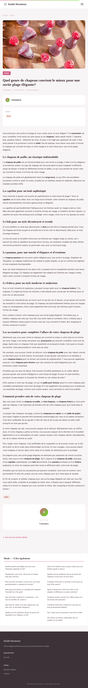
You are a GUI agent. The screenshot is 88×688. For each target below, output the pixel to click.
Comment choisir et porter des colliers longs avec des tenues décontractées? (64, 598)
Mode (12, 15)
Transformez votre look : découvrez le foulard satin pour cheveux (21, 575)
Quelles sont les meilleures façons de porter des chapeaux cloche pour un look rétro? (64, 575)
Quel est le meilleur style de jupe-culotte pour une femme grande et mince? (65, 567)
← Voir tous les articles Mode (15, 537)
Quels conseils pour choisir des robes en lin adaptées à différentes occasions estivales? (62, 590)
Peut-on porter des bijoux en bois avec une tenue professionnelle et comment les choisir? (22, 583)
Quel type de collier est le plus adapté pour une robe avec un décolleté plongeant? (22, 606)
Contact (7, 674)
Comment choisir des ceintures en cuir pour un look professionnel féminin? (64, 606)
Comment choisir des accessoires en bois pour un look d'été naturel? (64, 583)
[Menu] (82, 4)
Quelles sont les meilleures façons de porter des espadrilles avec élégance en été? (22, 613)
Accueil (5, 15)
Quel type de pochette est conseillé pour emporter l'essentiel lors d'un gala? (23, 590)
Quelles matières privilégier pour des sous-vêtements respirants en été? (20, 567)
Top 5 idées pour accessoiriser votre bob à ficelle (64, 612)
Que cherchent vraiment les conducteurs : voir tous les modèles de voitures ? (21, 598)
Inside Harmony (15, 4)
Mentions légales (10, 670)
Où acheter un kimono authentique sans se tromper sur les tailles (62, 619)
